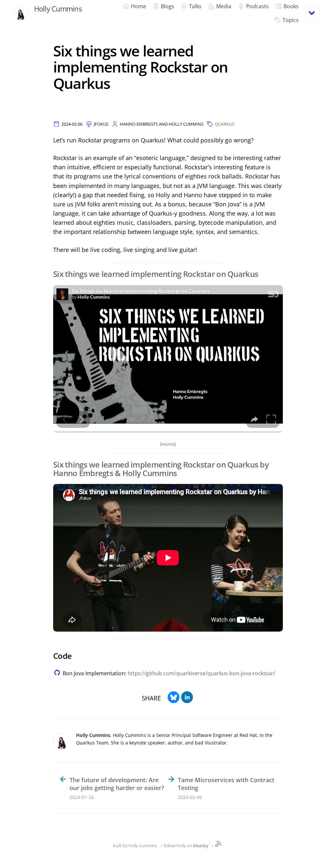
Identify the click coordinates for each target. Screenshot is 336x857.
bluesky (200, 845)
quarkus (224, 124)
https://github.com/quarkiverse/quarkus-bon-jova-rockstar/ (201, 673)
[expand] (312, 13)
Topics (291, 20)
